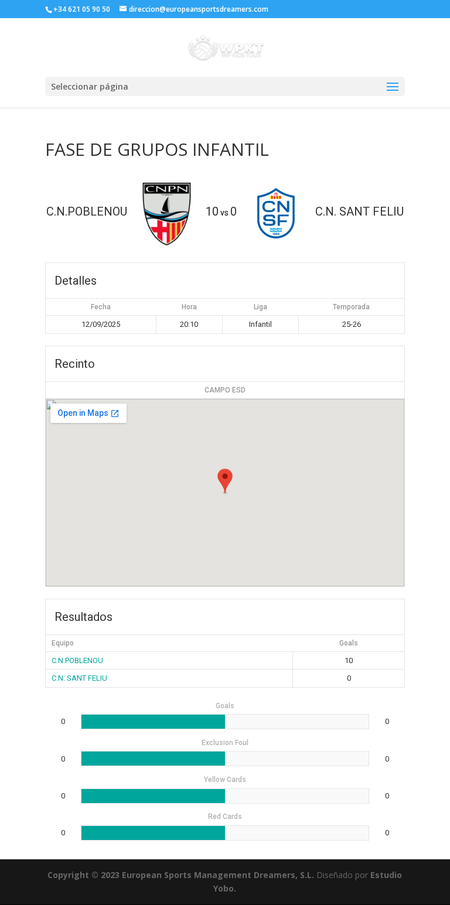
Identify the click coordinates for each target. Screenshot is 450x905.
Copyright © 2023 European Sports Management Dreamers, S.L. (180, 874)
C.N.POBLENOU (77, 660)
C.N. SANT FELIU (79, 678)
